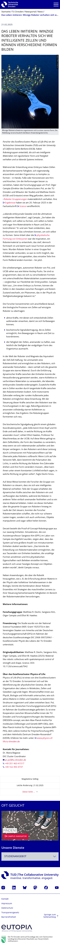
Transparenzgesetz (10, 913)
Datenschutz (7, 908)
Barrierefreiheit (8, 917)
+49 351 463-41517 (14, 764)
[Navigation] (56, 4)
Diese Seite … (28, 792)
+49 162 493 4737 (14, 767)
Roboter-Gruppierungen (15, 199)
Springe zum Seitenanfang (49, 916)
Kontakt (5, 899)
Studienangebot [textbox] (15, 856)
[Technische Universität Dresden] (9, 4)
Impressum (6, 904)
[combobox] (30, 856)
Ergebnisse (10, 203)
